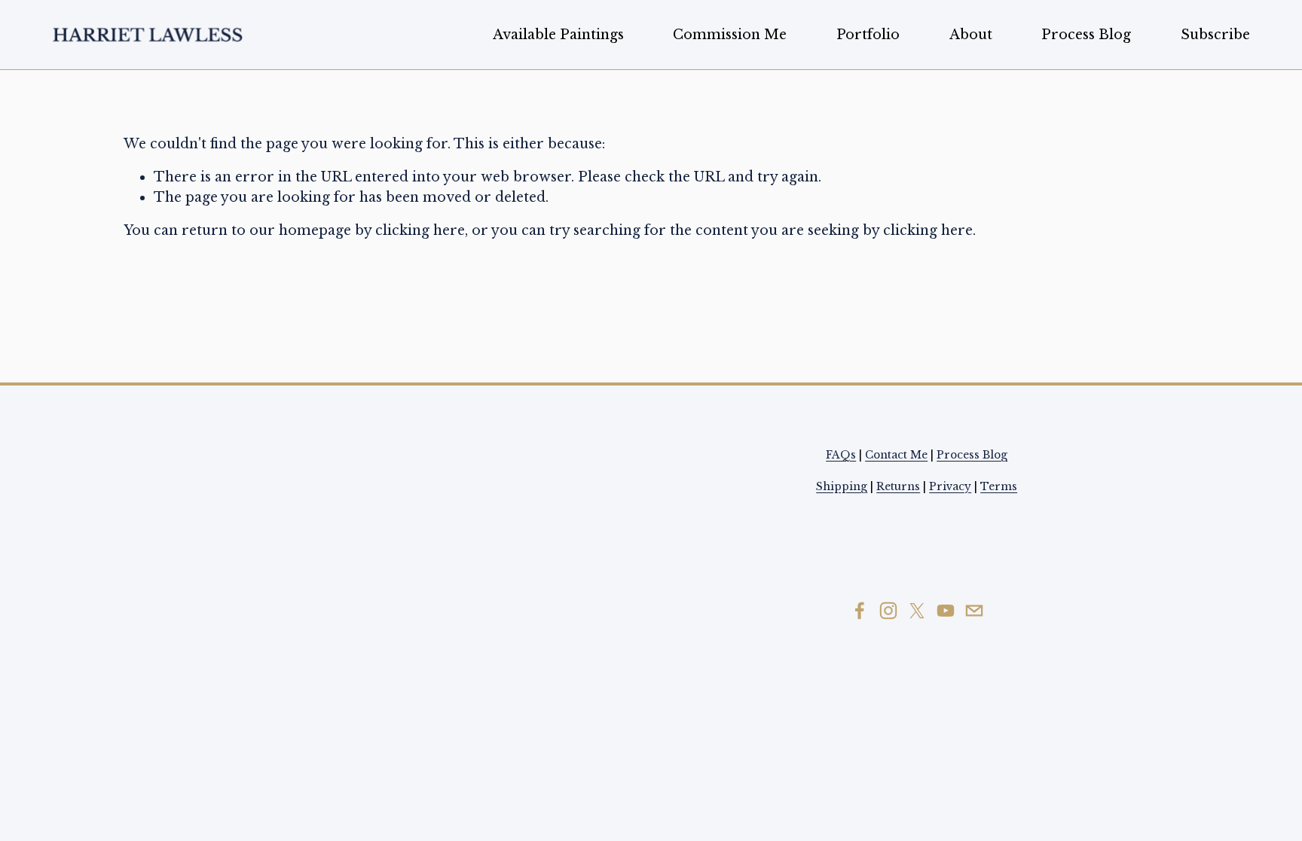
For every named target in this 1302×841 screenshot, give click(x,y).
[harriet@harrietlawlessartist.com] (974, 611)
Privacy (950, 486)
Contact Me (896, 455)
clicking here (420, 230)
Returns (898, 486)
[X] (917, 611)
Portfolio (868, 34)
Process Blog (1086, 34)
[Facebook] (860, 611)
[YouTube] (946, 611)
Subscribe (1215, 34)
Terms (998, 486)
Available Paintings (558, 34)
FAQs (841, 455)
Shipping (841, 486)
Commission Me (730, 34)
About (970, 34)
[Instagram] (888, 611)
